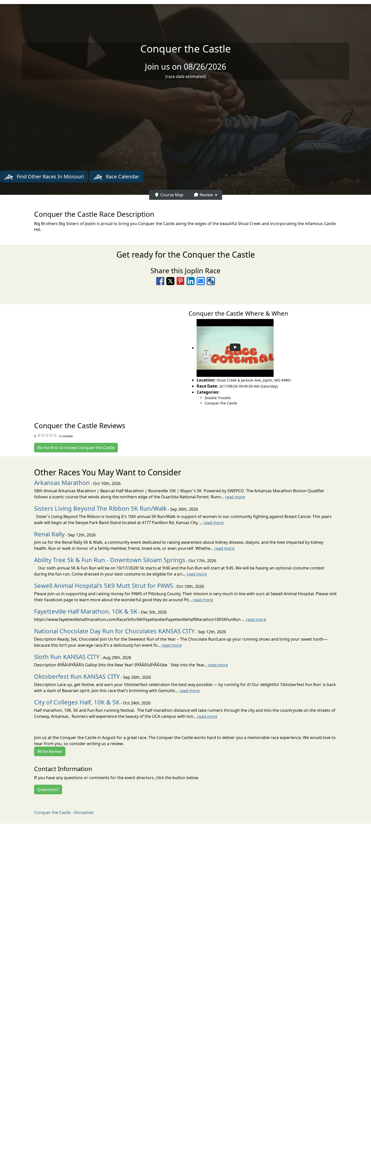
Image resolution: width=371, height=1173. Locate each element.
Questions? (48, 789)
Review (206, 195)
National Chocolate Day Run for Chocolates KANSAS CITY (114, 631)
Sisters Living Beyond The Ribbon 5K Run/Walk (100, 508)
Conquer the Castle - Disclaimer (64, 812)
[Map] (92, 357)
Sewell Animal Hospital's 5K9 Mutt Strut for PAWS (103, 585)
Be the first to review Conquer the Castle (76, 447)
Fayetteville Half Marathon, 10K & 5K (86, 611)
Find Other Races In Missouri (49, 176)
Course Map (171, 195)
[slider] (47, 435)
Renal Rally (49, 534)
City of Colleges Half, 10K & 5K (77, 702)
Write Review (49, 751)
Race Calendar (121, 176)
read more (235, 497)
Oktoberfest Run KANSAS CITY (77, 676)
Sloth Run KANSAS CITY (67, 656)
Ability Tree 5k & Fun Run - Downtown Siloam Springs (109, 560)
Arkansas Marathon (62, 482)
